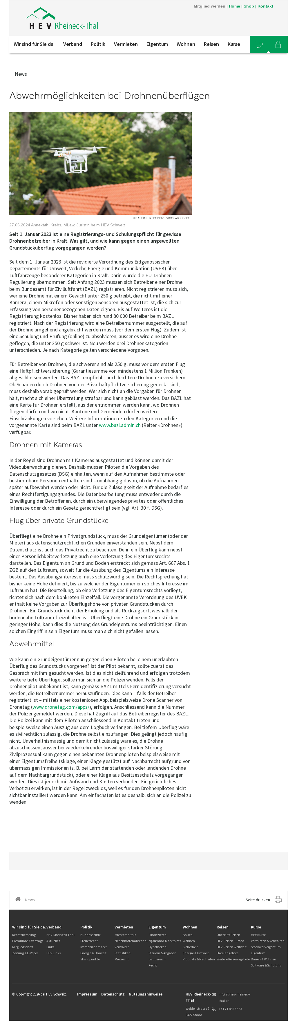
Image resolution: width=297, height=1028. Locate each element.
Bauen (188, 935)
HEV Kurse (258, 935)
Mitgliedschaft (22, 947)
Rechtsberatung (24, 935)
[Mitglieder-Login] (278, 44)
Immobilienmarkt (93, 947)
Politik (98, 44)
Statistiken (123, 953)
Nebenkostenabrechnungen (135, 941)
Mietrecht (122, 959)
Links (50, 947)
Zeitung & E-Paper (25, 953)
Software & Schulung (266, 965)
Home (234, 6)
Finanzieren (157, 935)
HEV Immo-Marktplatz (164, 941)
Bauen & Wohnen (263, 959)
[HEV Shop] (259, 44)
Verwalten (122, 947)
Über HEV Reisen (228, 935)
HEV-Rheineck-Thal (60, 935)
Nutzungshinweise (145, 994)
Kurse (234, 44)
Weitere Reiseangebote (233, 959)
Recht (152, 965)
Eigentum (157, 44)
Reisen (211, 44)
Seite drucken (258, 899)
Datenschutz (113, 994)
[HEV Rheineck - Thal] (87, 18)
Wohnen (186, 44)
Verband (72, 44)
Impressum (87, 994)
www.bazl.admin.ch (120, 425)
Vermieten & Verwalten (268, 941)
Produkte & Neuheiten (199, 959)
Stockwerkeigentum (266, 947)
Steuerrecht (89, 941)
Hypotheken (157, 947)
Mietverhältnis (125, 935)
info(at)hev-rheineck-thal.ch (234, 997)
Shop (249, 6)
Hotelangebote (227, 953)
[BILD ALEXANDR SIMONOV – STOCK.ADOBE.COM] (100, 163)
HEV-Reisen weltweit (232, 947)
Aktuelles (53, 941)
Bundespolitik (90, 935)
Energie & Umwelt (93, 953)
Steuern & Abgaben (162, 953)
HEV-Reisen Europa (230, 941)
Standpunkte (90, 959)
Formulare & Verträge (28, 941)
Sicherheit (190, 947)
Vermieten (126, 44)
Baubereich (157, 959)
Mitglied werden (209, 6)
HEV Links (53, 953)
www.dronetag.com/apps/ (60, 707)
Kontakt (265, 6)
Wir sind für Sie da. (34, 44)
